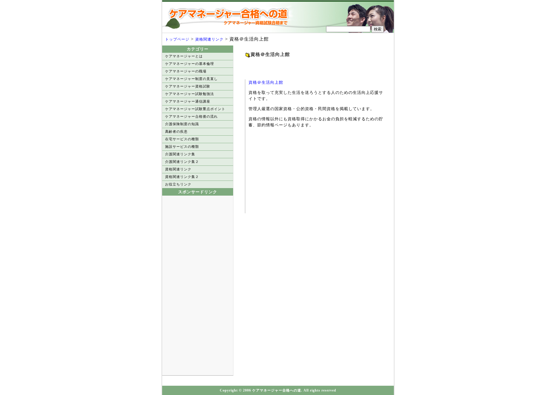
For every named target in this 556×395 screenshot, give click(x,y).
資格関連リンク (209, 39)
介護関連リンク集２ (182, 162)
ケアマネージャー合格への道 (230, 16)
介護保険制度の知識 (182, 124)
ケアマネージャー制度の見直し (191, 79)
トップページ (177, 39)
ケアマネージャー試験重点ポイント (195, 109)
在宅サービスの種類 (182, 139)
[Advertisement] (312, 66)
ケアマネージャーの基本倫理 (189, 64)
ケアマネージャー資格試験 (187, 86)
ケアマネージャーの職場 (185, 71)
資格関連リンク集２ (182, 177)
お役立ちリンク (178, 184)
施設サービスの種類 (182, 147)
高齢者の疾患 (176, 132)
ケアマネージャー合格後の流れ (191, 116)
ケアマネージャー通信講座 (187, 101)
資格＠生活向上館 (265, 82)
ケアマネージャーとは (184, 56)
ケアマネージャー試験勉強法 (189, 94)
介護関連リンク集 (180, 154)
